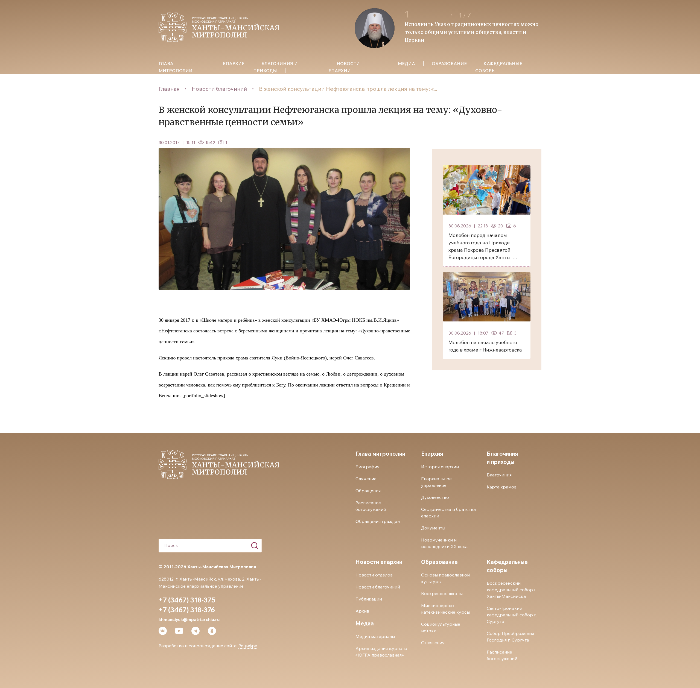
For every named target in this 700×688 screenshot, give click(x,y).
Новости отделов (374, 575)
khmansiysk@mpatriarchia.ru (189, 619)
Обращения (368, 490)
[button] (434, 15)
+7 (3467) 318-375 (187, 600)
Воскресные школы (442, 593)
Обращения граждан (377, 521)
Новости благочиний (219, 88)
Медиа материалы (375, 636)
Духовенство (435, 497)
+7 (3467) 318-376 (187, 610)
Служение (366, 478)
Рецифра (247, 645)
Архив (362, 611)
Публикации (368, 599)
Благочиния (499, 475)
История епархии (440, 466)
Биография (367, 466)
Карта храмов (502, 487)
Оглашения (432, 642)
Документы (433, 528)
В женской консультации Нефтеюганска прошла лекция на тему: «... (348, 88)
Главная (169, 88)
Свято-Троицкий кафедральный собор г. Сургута (512, 614)
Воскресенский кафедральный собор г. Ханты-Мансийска (512, 589)
